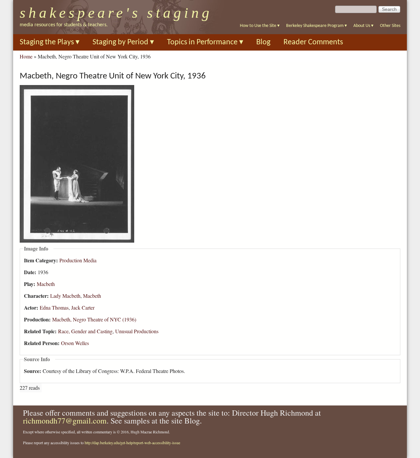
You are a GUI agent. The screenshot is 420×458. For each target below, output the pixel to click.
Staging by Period (123, 42)
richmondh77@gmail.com (65, 420)
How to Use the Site (260, 26)
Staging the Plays (49, 42)
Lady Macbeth (65, 295)
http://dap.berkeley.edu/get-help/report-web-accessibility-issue (132, 442)
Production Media (77, 260)
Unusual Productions (136, 331)
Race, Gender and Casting (85, 331)
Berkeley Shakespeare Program (316, 26)
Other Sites (390, 26)
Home (26, 56)
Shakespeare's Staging (116, 13)
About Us (363, 26)
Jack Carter (82, 307)
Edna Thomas (54, 307)
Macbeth (46, 283)
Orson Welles (75, 342)
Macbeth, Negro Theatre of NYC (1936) (94, 319)
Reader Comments (313, 42)
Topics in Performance (205, 42)
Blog (263, 42)
